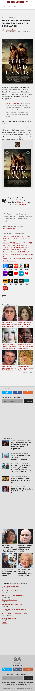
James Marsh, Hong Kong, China (12, 604)
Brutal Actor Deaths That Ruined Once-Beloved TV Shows (24, 324)
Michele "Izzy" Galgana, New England (14, 609)
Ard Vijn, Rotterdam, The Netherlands (14, 595)
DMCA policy (22, 204)
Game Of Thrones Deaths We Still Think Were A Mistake (25, 548)
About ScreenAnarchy (8, 682)
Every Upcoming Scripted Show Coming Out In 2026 (25, 368)
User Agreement (23, 684)
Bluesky (8, 669)
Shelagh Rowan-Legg (9, 618)
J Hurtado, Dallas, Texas (9, 600)
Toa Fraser (7, 214)
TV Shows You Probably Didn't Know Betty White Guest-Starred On (25, 572)
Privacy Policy (11, 684)
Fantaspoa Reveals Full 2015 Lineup (15, 250)
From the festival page (13, 103)
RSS (29, 669)
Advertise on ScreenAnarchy (17, 686)
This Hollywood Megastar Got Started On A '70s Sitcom (9, 368)
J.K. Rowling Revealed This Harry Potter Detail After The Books (9, 548)
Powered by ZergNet (28, 372)
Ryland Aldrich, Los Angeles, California (14, 614)
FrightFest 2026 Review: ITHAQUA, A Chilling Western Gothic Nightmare (21, 446)
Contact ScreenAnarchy (25, 682)
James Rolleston (9, 216)
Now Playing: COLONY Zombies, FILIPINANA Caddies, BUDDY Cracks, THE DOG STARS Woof (21, 469)
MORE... (4, 623)
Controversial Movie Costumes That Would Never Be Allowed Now (9, 346)
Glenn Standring (20, 214)
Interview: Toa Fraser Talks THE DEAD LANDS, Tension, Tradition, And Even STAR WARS (18, 254)
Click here (20, 202)
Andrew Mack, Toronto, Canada (12, 591)
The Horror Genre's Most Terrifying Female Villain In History (25, 346)
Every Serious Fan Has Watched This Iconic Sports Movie (9, 572)
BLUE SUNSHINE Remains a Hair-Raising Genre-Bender (22, 491)
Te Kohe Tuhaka (9, 219)
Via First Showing (9, 229)
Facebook (18, 669)
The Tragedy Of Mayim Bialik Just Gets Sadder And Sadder (9, 324)
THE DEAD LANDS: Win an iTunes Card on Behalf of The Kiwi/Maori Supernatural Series (17, 238)
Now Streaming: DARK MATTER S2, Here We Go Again (21, 480)
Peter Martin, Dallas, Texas (10, 586)
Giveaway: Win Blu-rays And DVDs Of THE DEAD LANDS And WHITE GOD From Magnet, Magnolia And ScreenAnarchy (17, 245)
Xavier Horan (22, 219)
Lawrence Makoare (25, 216)
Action (6, 221)
